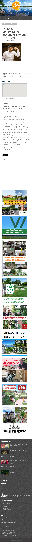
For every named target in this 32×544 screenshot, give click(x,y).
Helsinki (18, 462)
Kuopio (19, 446)
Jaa (3, 153)
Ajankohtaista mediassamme (9, 530)
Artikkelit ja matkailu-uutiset (8, 532)
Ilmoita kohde (5, 525)
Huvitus (4, 505)
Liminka (13, 457)
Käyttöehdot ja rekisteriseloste (9, 535)
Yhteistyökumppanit (7, 533)
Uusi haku (13, 24)
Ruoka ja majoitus (6, 509)
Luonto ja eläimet (6, 503)
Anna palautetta (6, 528)
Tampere (14, 472)
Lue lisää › (27, 497)
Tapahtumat (5, 508)
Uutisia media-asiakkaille (8, 520)
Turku (18, 451)
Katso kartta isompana (8, 98)
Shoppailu (4, 506)
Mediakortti (5, 519)
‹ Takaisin (6, 24)
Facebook (4, 481)
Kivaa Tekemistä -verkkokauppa (9, 522)
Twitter (3, 484)
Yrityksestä (4, 517)
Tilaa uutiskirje (5, 526)
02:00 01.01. (4, 488)
